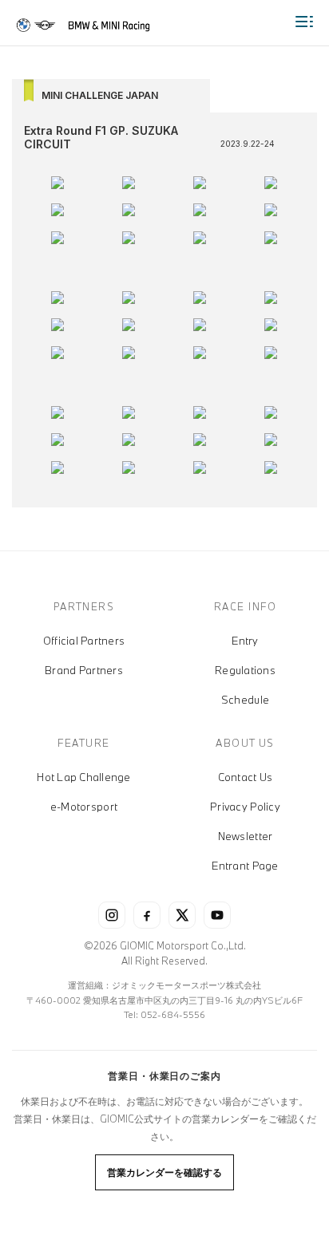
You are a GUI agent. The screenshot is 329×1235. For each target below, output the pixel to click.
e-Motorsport (83, 806)
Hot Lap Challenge (83, 777)
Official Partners (84, 640)
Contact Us (245, 777)
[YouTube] (217, 915)
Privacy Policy (245, 806)
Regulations (245, 670)
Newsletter (245, 836)
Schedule (245, 699)
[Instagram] (111, 915)
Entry (245, 640)
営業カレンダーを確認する (164, 1172)
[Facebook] (147, 915)
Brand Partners (84, 670)
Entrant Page (245, 865)
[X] (182, 915)
